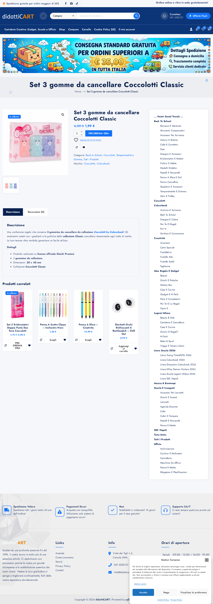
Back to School (94, 155)
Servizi (59, 561)
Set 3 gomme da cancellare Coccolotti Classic (112, 91)
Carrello (86, 29)
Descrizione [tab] (13, 212)
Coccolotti (109, 155)
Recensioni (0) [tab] (36, 212)
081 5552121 (176, 17)
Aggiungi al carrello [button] (124, 348)
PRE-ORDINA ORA (99, 133)
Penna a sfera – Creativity (88, 326)
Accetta (143, 592)
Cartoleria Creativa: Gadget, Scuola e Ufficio (30, 29)
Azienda (60, 553)
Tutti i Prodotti (91, 159)
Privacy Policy (176, 599)
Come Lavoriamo (65, 557)
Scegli (53, 340)
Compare (73, 29)
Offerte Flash (199, 16)
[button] (206, 560)
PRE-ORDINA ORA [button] (17, 345)
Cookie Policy (163, 599)
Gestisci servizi (140, 583)
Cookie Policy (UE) (105, 29)
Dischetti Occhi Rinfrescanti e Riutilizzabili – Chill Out (124, 329)
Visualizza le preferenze (193, 592)
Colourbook (103, 163)
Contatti (60, 570)
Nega (166, 592)
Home (78, 91)
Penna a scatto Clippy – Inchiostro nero (53, 326)
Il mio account (127, 29)
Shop (62, 29)
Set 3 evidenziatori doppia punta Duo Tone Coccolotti (18, 327)
